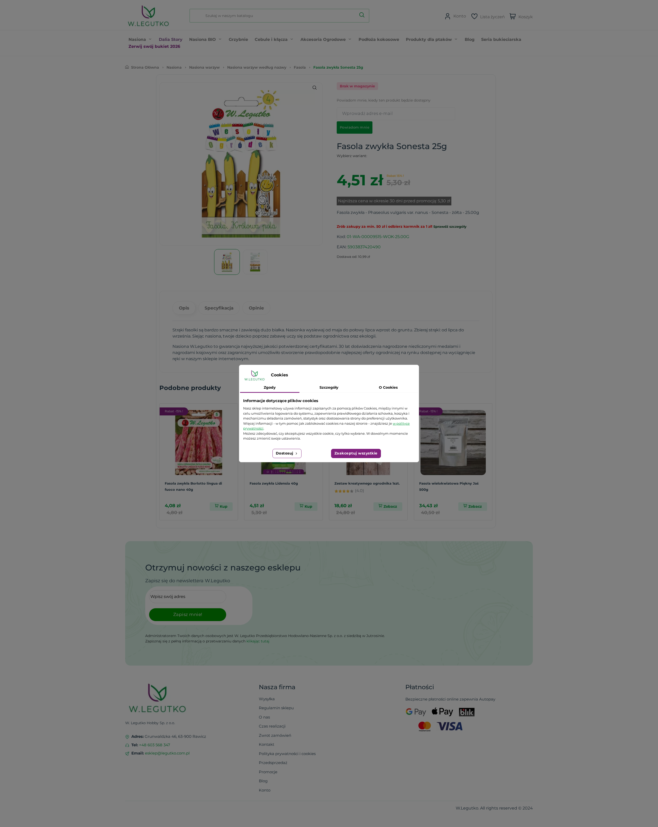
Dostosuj (285, 453)
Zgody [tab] (270, 387)
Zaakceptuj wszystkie (356, 453)
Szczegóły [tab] (328, 387)
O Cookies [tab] (388, 387)
